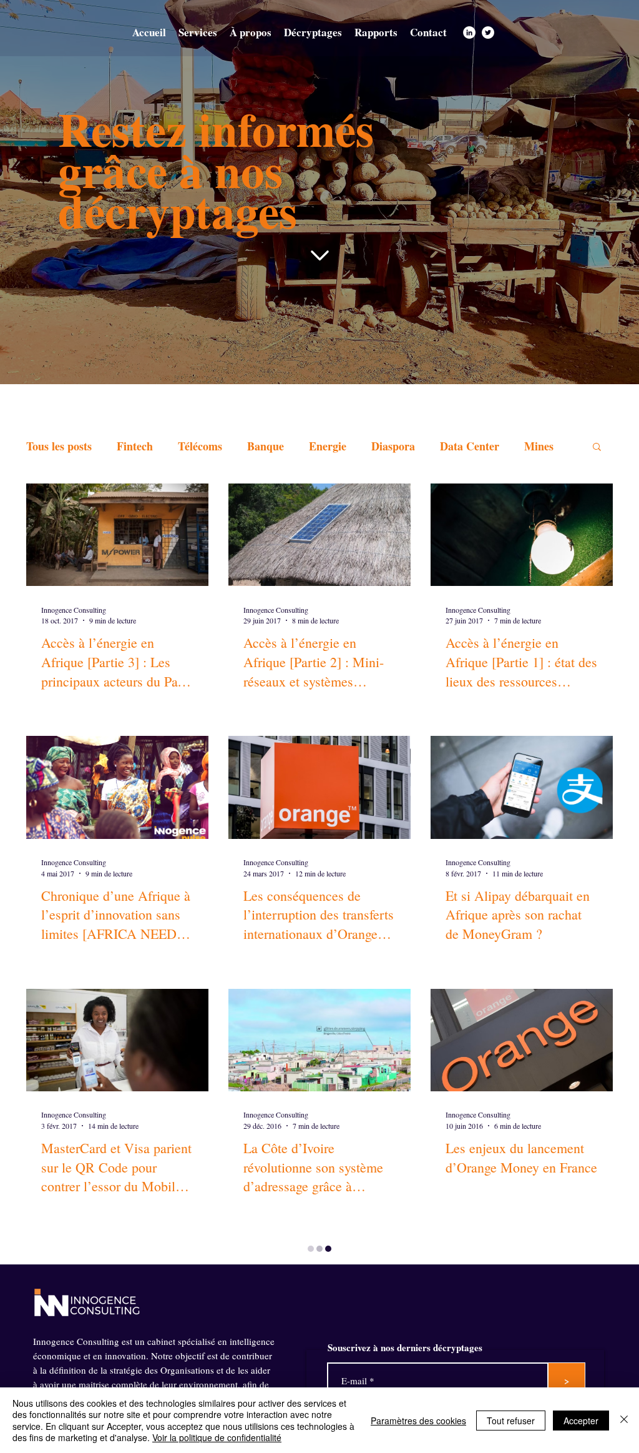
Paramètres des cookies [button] (418, 1420)
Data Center (469, 446)
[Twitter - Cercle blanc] (488, 32)
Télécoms (200, 446)
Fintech (135, 446)
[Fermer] (624, 1420)
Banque (265, 446)
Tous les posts (59, 446)
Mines (539, 446)
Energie (327, 446)
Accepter (580, 1420)
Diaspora (393, 446)
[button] (597, 447)
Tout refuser (511, 1420)
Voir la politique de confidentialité (216, 1437)
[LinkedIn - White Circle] (469, 32)
